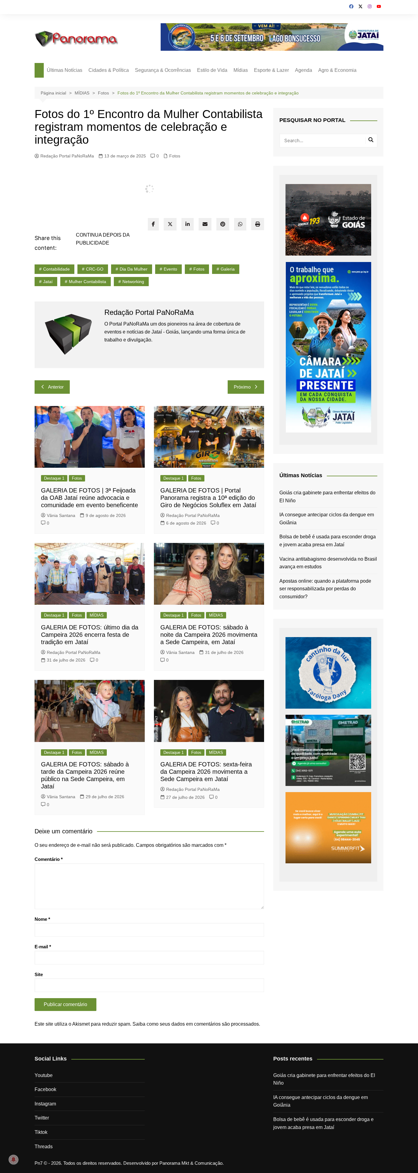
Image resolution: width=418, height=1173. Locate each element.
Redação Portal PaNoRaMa (67, 155)
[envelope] (205, 224)
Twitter (42, 1117)
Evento (170, 269)
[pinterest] (222, 224)
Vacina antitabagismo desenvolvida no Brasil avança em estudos (328, 563)
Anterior (56, 386)
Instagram (45, 1103)
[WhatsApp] (240, 224)
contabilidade (56, 269)
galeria (228, 269)
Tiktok (41, 1132)
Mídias (240, 70)
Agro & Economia (337, 70)
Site (39, 974)
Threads (44, 1146)
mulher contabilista (87, 281)
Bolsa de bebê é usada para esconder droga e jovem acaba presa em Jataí (327, 540)
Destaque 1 (54, 478)
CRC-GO (94, 269)
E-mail (43, 946)
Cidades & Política (108, 70)
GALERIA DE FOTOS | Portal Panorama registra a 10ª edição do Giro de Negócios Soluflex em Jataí (208, 497)
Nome (42, 919)
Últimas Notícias (64, 70)
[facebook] (153, 224)
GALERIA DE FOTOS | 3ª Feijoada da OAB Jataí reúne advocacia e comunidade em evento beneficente (89, 497)
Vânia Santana (61, 515)
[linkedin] (187, 224)
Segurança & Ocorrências (163, 70)
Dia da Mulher (133, 269)
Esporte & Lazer (271, 70)
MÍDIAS (97, 615)
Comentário (49, 859)
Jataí (48, 281)
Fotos (174, 155)
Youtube (44, 1075)
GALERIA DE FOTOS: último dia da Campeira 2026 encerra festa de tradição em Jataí (89, 634)
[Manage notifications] (13, 1159)
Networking (133, 281)
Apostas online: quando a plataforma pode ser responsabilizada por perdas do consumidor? (325, 588)
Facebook (45, 1089)
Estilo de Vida (212, 70)
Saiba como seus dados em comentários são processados (195, 1024)
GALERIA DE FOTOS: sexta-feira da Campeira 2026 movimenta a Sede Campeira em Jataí (206, 771)
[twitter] (170, 224)
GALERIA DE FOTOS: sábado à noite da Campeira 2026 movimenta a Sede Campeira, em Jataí (208, 634)
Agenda (303, 70)
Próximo (242, 386)
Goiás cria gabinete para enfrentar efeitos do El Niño (327, 496)
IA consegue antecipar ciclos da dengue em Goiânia (326, 518)
